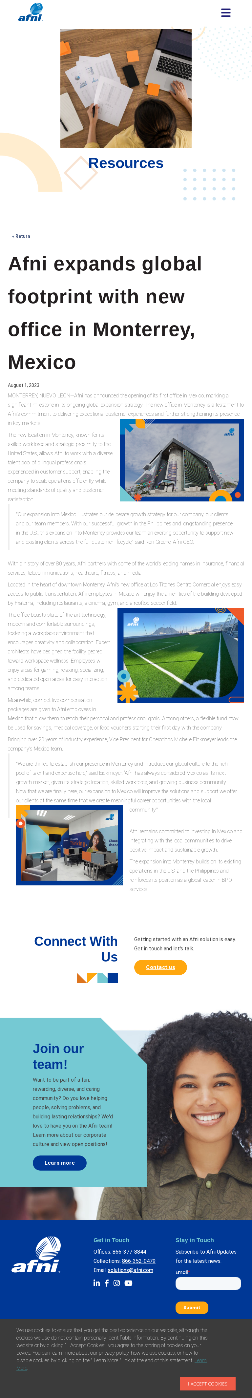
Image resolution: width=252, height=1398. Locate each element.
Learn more (60, 1163)
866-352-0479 (139, 1261)
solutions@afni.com (130, 1270)
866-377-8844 (129, 1252)
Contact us (160, 967)
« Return (21, 236)
